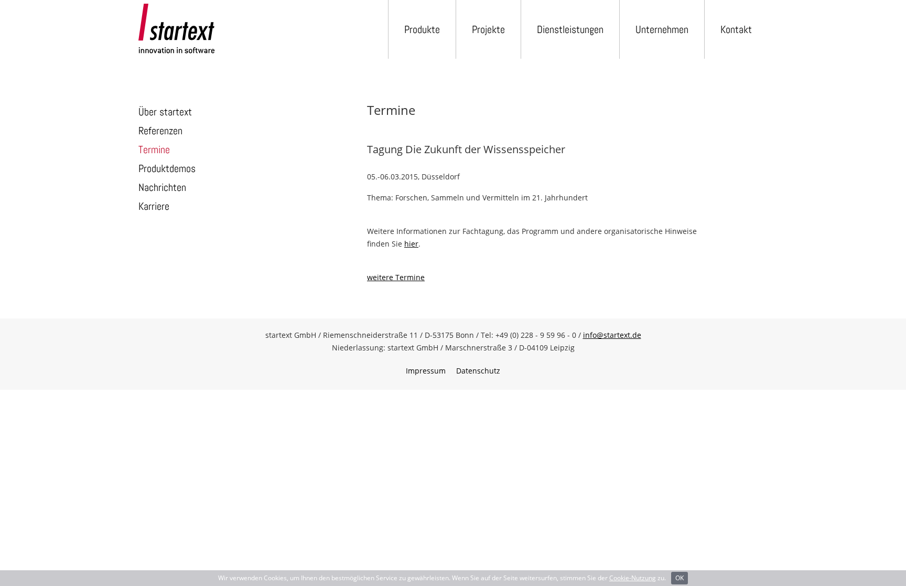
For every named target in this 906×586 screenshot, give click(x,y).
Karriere (153, 206)
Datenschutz (478, 371)
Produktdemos (167, 168)
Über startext (165, 112)
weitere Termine (396, 277)
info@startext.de (612, 335)
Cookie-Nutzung (632, 577)
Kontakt (736, 29)
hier (411, 244)
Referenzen (160, 130)
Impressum (426, 371)
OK (679, 577)
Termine (154, 149)
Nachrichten (162, 187)
